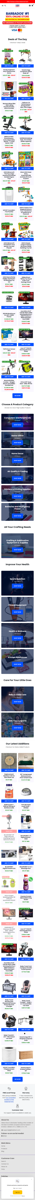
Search (3, 1161)
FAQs (3, 1169)
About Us (4, 1167)
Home (3, 1146)
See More (17, 396)
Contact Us (5, 1164)
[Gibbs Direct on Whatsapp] (6, 1136)
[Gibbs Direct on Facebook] (2, 1136)
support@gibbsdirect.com (10, 1130)
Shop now (17, 425)
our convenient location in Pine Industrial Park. (10, 1100)
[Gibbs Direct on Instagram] (4, 1136)
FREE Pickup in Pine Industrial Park (17, 1)
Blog (2, 1151)
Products (4, 1149)
